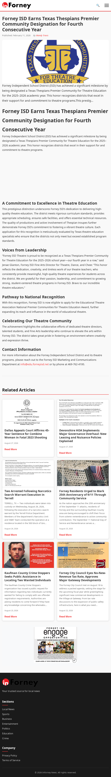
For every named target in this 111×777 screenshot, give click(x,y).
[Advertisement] (55, 178)
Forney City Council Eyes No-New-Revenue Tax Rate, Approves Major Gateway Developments (82, 576)
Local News (8, 709)
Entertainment (10, 723)
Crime (5, 738)
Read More (10, 449)
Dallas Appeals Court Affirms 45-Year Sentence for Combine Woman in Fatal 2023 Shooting (26, 433)
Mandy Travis (42, 35)
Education (7, 733)
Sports (5, 714)
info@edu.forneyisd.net (34, 364)
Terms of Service (11, 760)
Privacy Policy (9, 755)
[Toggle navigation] (106, 5)
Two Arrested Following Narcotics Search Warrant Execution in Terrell (27, 494)
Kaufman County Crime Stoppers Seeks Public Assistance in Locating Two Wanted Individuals (27, 576)
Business (7, 718)
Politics (6, 728)
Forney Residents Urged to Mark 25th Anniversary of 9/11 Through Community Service (82, 494)
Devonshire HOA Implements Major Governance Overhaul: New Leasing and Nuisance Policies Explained (82, 435)
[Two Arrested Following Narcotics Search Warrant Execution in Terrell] (28, 473)
